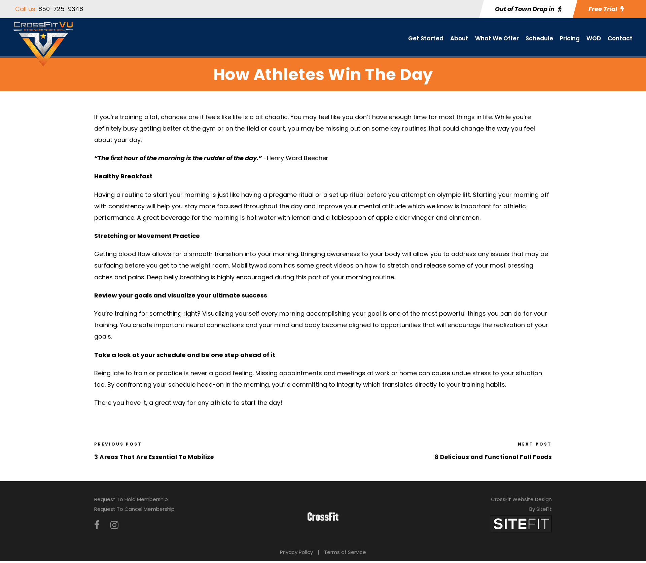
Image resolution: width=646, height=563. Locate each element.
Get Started (425, 38)
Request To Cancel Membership (134, 509)
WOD (593, 38)
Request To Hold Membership (131, 499)
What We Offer (497, 38)
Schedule (539, 38)
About (459, 38)
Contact (620, 38)
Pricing (570, 38)
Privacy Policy (296, 552)
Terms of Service (345, 552)
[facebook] (97, 525)
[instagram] (114, 525)
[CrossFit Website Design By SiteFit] (521, 523)
